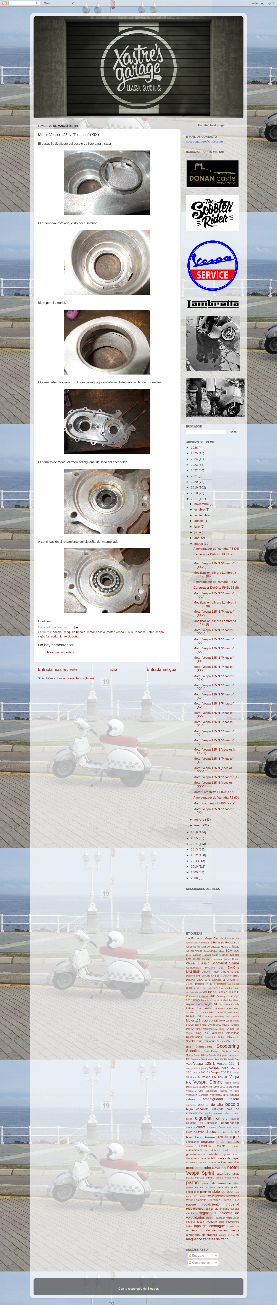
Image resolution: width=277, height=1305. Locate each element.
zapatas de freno (216, 1239)
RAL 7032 (218, 1029)
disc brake (233, 1127)
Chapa (235, 959)
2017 (195, 499)
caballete (202, 1109)
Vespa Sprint (207, 1082)
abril (197, 538)
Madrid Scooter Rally (227, 1012)
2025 (195, 453)
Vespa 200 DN (201, 1072)
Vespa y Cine (194, 1090)
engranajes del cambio (220, 1141)
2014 (195, 843)
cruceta (190, 1127)
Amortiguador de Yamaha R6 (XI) (216, 548)
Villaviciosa (216, 1095)
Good (236, 1000)
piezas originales (195, 1177)
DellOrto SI (218, 979)
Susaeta (195, 1059)
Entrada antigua (161, 669)
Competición (193, 967)
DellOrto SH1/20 (230, 971)
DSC (221, 967)
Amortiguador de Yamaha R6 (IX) (216, 797)
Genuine (227, 1000)
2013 (195, 849)
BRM (188, 955)
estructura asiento (212, 1146)
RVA (227, 1029)
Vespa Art (195, 1077)
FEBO (196, 1000)
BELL (221, 951)
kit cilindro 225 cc (196, 1162)
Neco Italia (200, 1024)
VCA (189, 1063)
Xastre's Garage (46, 22)
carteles (208, 1113)
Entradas (198, 1255)
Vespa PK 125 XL (215, 1077)
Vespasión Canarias (197, 1095)
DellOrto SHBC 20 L (198, 979)
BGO (236, 951)
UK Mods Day (231, 1059)
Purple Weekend (204, 1029)
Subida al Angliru (218, 1055)
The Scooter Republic (212, 1059)
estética (235, 1146)
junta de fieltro (208, 1158)
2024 (195, 459)
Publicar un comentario (59, 652)
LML (215, 1004)
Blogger (153, 1288)
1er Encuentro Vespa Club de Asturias (210, 938)
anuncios (191, 1105)
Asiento (190, 951)
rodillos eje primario (217, 1208)
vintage (222, 1235)
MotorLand (225, 1020)
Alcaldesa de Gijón (196, 946)
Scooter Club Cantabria (200, 1041)
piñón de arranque (216, 1183)
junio (198, 532)
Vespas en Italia (229, 1090)
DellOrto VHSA (215, 988)
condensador (230, 1122)
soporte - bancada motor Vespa (222, 1218)
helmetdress (192, 1158)
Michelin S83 (194, 1016)
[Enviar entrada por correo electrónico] (75, 627)
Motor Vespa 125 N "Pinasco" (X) (216, 777)
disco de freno (195, 1132)
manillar (233, 1162)
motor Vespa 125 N (120, 632)
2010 (195, 866)
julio (197, 526)
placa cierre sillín (219, 1187)
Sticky (189, 1055)
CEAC (196, 959)
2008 (195, 878)
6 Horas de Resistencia (225, 942)
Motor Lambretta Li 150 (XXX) (214, 792)
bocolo (57, 632)
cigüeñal (204, 1118)
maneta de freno (217, 1162)
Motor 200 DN (209, 1020)
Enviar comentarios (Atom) (75, 678)
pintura (210, 1177)
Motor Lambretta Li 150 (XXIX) (214, 803)
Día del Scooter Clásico (222, 992)
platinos (205, 1191)
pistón (192, 1182)
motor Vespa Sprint (212, 1170)
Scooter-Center (204, 1047)
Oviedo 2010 (214, 1024)
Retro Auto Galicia (214, 1037)
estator (189, 1146)
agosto (199, 520)
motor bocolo (96, 632)
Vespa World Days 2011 (212, 1087)
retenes (215, 1200)
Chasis (190, 963)
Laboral (190, 1008)
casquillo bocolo (74, 632)
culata (201, 1127)
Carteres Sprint (221, 959)
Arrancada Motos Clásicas (223, 946)
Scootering (228, 1046)
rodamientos (194, 1208)
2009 (195, 872)
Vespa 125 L (204, 1063)
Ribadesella (233, 1037)
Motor (236, 1016)
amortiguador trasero (221, 1099)
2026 (195, 447)
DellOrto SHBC (231, 975)
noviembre (202, 504)
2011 (194, 861)
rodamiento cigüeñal (65, 636)
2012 (195, 855)
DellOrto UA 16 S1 (228, 984)
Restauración (194, 1037)
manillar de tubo (198, 1168)
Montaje (209, 1016)
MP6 (211, 1012)
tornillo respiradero (214, 1230)
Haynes (190, 1004)
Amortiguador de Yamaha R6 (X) (215, 581)
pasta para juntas (228, 1173)
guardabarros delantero (203, 1154)
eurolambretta (194, 1150)
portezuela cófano (196, 1196)
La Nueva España (229, 1004)
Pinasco (140, 632)
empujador (192, 1141)
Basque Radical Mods (205, 955)
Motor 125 (193, 1020)
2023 (195, 464)
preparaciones (216, 1196)
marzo (199, 543)
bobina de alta (210, 1104)
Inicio (112, 669)
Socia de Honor (230, 1051)
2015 (195, 838)
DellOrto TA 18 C (205, 984)
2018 (195, 493)
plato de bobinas (225, 1191)
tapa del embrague (209, 1226)
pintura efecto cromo (227, 1177)
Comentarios (200, 1262)
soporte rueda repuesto (201, 1221)
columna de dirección (201, 1122)
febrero (199, 819)
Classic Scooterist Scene (218, 963)
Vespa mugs (232, 1087)
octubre (200, 509)
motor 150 (219, 1168)
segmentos (207, 1213)
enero (198, 825)
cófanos (221, 1127)
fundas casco (231, 1150)
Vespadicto (211, 1090)
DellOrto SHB (193, 975)
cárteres (211, 1127)
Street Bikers (201, 1055)
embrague (228, 1136)
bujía (189, 1109)
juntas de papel (228, 1158)
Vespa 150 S (219, 1068)
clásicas (234, 1119)
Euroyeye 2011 (206, 996)
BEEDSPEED (210, 951)
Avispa (198, 951)
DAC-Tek (210, 967)
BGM (228, 950)
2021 (195, 476)
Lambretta (204, 1008)
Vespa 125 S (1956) (197, 1068)
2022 (195, 470)
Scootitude (194, 1051)
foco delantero (213, 1150)
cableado (217, 1109)
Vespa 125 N (228, 1063)
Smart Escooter (212, 1051)
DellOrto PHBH (210, 971)
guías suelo (231, 1154)
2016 (195, 832)
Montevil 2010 (223, 1016)
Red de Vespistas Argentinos (217, 1032)
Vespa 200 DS (221, 1072)
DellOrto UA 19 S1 (196, 988)
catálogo (218, 1113)
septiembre (202, 515)
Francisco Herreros (211, 1000)
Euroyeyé (222, 996)
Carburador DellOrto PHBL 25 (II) (216, 587)
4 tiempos (204, 942)
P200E (225, 1024)
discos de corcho (219, 1132)
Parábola (234, 1024)
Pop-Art (190, 1029)
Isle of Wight (203, 1004)
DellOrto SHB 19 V (211, 975)
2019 (195, 487)
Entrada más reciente (58, 669)
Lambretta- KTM (223, 1008)
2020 (195, 482)
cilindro (221, 1118)
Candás (206, 959)
